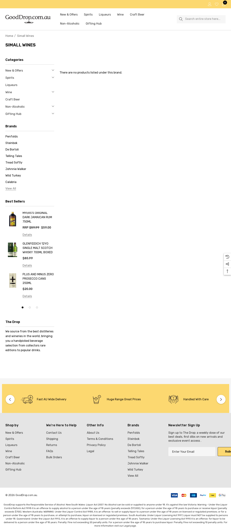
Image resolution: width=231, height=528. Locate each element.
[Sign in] (209, 4)
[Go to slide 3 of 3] (37, 307)
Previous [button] (10, 399)
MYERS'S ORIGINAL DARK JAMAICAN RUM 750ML (37, 217)
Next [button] (221, 399)
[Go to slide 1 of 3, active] (22, 307)
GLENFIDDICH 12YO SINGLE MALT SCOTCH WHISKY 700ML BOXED (38, 248)
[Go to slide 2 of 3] (30, 307)
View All (133, 475)
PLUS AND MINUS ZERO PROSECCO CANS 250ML (38, 279)
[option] (43, 399)
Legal (127, 525)
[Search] (181, 19)
